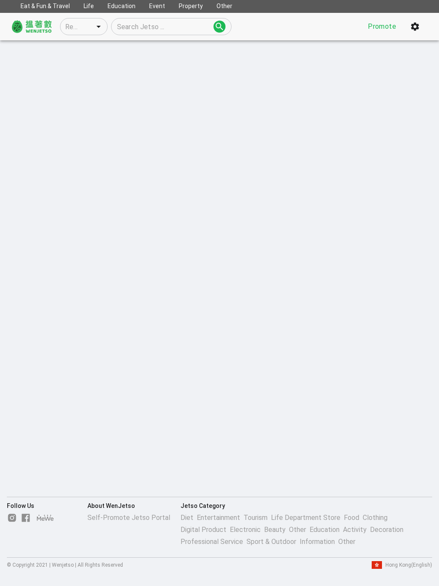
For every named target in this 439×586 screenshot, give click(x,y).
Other (297, 530)
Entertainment (218, 518)
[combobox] (84, 26)
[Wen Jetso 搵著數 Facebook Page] (26, 518)
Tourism (256, 518)
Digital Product (203, 530)
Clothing (375, 518)
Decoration (386, 530)
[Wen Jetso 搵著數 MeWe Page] (45, 518)
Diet (186, 518)
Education (325, 530)
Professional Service (211, 542)
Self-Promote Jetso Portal (128, 518)
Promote (382, 26)
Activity (355, 530)
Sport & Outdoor (271, 542)
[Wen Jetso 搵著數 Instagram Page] (12, 518)
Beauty (275, 530)
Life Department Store (305, 518)
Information (317, 542)
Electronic (245, 530)
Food (351, 518)
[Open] (99, 27)
